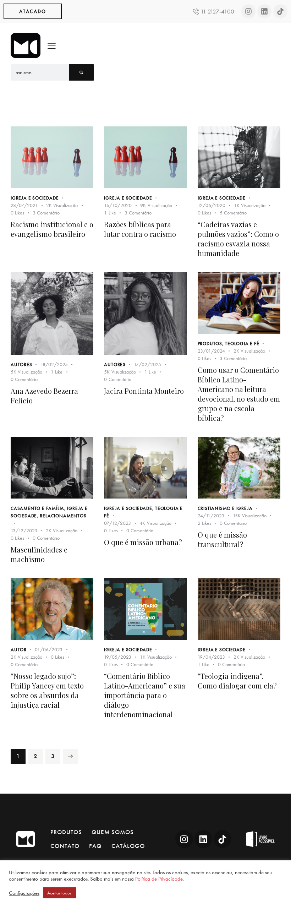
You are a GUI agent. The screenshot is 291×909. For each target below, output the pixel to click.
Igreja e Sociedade (35, 198)
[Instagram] (248, 11)
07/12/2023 (117, 523)
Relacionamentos (63, 516)
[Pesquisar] (81, 72)
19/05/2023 (117, 657)
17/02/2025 (147, 364)
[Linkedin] (264, 11)
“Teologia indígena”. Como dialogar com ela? (237, 680)
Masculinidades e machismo (39, 554)
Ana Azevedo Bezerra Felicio (44, 395)
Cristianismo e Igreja (225, 508)
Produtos (210, 344)
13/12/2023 (24, 530)
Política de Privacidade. (159, 879)
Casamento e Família (37, 508)
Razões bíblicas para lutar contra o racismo (140, 229)
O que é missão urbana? (143, 542)
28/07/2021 (24, 205)
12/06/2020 (211, 205)
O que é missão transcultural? (222, 539)
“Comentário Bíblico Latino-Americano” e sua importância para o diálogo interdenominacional (144, 695)
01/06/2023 (48, 649)
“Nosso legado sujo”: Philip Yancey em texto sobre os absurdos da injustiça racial (47, 690)
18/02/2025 (54, 364)
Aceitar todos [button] (59, 893)
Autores (21, 364)
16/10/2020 (118, 205)
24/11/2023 (211, 515)
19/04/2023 (211, 657)
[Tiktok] (280, 11)
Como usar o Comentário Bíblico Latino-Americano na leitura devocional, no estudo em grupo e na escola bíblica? (239, 394)
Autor (19, 650)
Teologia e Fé (242, 344)
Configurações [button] (24, 893)
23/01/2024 (211, 351)
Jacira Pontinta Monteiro (144, 391)
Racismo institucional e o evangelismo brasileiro (52, 229)
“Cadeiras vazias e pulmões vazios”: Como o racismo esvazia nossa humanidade (238, 238)
